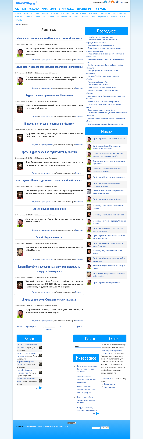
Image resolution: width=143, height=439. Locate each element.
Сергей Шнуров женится (49, 237)
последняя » (50, 329)
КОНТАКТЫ (18, 20)
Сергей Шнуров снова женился (49, 209)
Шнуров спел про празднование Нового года (49, 95)
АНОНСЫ (45, 13)
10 (63, 326)
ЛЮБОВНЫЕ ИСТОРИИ (79, 13)
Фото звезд (52, 429)
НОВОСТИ (18, 13)
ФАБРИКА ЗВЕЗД (48, 16)
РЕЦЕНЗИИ (54, 13)
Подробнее (79, 59)
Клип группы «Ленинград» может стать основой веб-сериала (49, 180)
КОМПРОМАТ (93, 13)
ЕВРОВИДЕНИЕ (84, 8)
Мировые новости (109, 384)
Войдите (35, 59)
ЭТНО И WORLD (66, 8)
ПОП (24, 8)
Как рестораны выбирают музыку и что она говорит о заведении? (86, 400)
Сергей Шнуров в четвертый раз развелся (106, 282)
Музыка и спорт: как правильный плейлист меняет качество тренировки (86, 390)
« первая (20, 326)
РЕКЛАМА (114, 16)
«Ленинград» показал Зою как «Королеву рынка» (109, 215)
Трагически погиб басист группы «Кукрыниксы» (103, 101)
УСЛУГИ (122, 16)
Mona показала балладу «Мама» (98, 82)
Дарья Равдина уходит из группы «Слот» (101, 110)
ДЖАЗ (53, 8)
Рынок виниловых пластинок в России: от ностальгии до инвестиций (87, 369)
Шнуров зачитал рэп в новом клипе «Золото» (49, 123)
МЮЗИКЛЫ (18, 16)
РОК (17, 8)
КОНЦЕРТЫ (28, 13)
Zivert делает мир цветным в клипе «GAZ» (101, 45)
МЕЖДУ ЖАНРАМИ (119, 13)
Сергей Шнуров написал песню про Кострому (107, 199)
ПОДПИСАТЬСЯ (103, 16)
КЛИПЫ (37, 13)
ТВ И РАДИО (100, 8)
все (94, 413)
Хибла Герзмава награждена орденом (100, 37)
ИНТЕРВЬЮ (65, 13)
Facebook (122, 2)
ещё (37, 388)
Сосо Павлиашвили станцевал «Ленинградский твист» (105, 124)
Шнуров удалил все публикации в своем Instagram (49, 299)
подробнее (107, 378)
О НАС (93, 16)
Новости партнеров (110, 387)
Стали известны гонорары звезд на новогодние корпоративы (49, 67)
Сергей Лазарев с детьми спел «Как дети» (102, 87)
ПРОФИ (76, 16)
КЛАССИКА (34, 8)
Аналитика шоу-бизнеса (41, 429)
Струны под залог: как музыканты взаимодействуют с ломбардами (87, 379)
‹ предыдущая (30, 326)
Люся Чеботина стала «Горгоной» (99, 84)
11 (67, 326)
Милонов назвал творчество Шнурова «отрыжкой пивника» (49, 38)
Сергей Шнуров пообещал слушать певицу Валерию (49, 152)
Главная (17, 24)
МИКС (45, 8)
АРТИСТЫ (84, 16)
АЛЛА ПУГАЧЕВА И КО (64, 16)
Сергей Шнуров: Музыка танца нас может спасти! (109, 177)
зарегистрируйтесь (47, 59)
